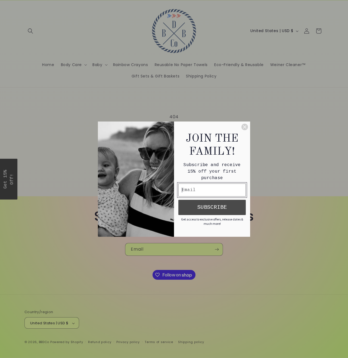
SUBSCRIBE (212, 207)
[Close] (244, 127)
